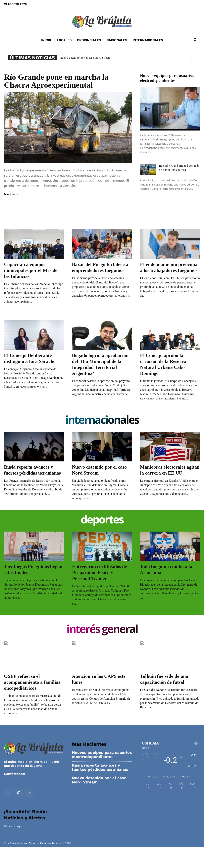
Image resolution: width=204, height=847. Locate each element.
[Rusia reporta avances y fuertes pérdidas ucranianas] (34, 446)
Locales (64, 40)
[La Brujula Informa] (102, 21)
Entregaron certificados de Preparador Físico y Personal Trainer (99, 572)
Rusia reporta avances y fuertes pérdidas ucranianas (100, 767)
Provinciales (89, 40)
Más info (9, 194)
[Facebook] (8, 793)
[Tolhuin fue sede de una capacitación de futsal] (170, 656)
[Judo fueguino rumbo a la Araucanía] (170, 546)
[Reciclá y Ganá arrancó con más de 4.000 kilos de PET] (148, 169)
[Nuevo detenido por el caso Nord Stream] (102, 446)
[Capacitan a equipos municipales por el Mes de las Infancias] (34, 244)
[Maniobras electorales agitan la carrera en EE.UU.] (170, 446)
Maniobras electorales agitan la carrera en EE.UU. (91, 57)
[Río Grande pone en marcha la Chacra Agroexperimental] (68, 127)
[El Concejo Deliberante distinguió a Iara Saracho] (34, 335)
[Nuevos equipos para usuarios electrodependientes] (170, 109)
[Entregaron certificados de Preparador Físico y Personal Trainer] (102, 546)
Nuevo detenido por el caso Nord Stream (99, 780)
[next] (193, 57)
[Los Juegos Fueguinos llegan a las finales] (34, 546)
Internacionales (148, 40)
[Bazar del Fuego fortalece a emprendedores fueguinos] (102, 244)
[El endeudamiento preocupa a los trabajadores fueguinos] (170, 244)
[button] (195, 40)
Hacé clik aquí (13, 826)
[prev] (187, 57)
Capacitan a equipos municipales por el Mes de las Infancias (30, 270)
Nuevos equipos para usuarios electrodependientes (167, 78)
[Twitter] (29, 793)
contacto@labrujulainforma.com (29, 778)
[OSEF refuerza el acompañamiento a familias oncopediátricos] (34, 656)
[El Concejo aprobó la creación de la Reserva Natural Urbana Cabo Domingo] (170, 335)
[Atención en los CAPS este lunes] (102, 656)
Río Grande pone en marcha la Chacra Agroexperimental (56, 81)
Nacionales (116, 40)
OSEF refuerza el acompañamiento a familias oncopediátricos (32, 682)
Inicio (46, 40)
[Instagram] (19, 793)
